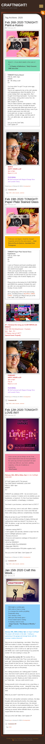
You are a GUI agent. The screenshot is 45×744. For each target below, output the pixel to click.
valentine (22, 192)
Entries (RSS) (17, 740)
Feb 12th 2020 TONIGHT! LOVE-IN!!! (21, 411)
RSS (42, 13)
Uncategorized (26, 186)
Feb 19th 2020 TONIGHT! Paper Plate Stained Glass (22, 201)
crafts (13, 192)
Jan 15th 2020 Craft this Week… (20, 572)
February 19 (11, 204)
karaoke (17, 192)
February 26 (11, 28)
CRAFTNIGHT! (14, 5)
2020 (10, 192)
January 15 (11, 576)
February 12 (11, 415)
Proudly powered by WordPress (14, 738)
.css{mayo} (35, 738)
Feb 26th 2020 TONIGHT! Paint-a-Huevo (21, 24)
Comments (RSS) (28, 740)
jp (10, 186)
